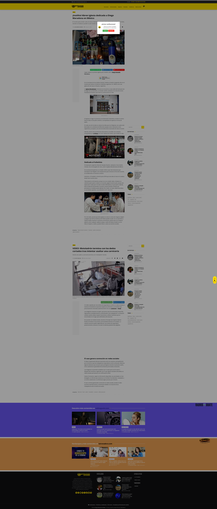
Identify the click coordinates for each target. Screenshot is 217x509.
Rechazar (111, 30)
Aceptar (105, 30)
